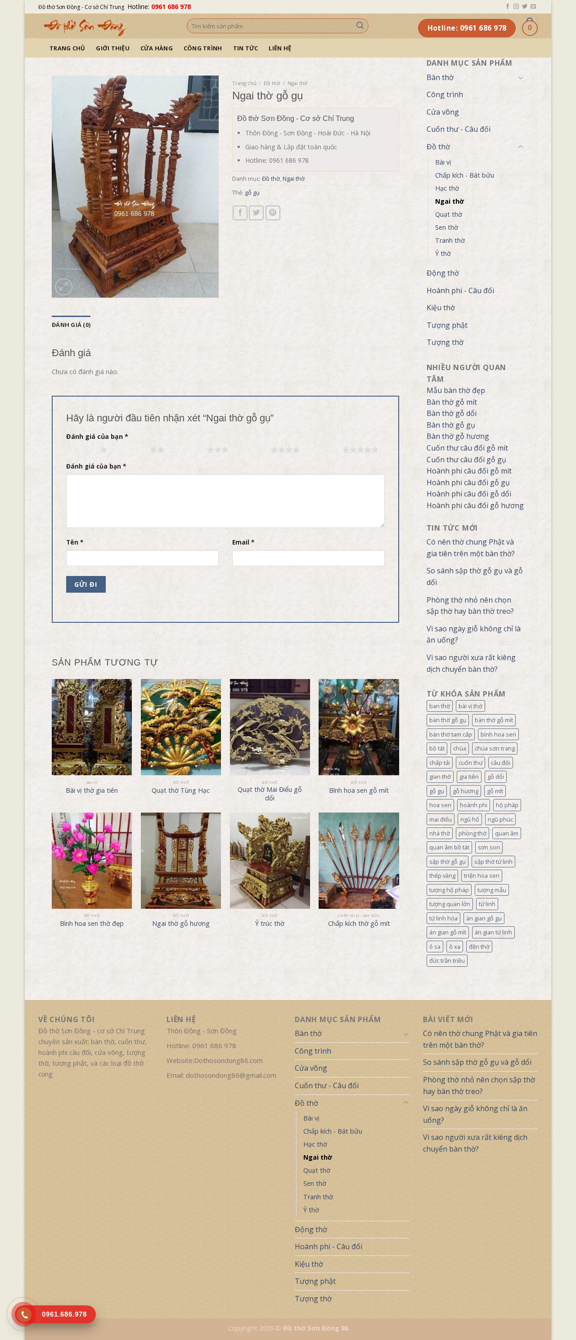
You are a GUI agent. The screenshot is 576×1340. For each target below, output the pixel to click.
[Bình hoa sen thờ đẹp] (92, 861)
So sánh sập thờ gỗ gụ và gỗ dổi (475, 576)
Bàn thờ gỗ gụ (451, 425)
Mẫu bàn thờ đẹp (456, 390)
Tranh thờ (450, 240)
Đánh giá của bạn (97, 436)
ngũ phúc (500, 819)
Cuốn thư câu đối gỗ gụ (466, 460)
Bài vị (443, 162)
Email (243, 542)
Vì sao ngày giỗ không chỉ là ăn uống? (474, 634)
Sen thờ (446, 227)
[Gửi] (360, 26)
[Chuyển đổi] (520, 77)
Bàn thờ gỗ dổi (452, 413)
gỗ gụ (436, 791)
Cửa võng (443, 112)
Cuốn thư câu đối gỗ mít (467, 448)
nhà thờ (439, 833)
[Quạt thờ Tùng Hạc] (181, 727)
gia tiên (469, 777)
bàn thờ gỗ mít (494, 720)
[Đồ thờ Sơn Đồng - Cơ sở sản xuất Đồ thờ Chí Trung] (105, 25)
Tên (74, 542)
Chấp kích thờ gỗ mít (359, 924)
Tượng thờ (445, 342)
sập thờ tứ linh (493, 862)
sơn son (489, 847)
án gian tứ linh (493, 932)
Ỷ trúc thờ (269, 924)
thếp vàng (442, 875)
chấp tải (439, 763)
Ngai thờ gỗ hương (181, 924)
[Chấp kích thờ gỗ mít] (359, 861)
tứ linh (487, 904)
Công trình (203, 48)
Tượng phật (447, 325)
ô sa (435, 946)
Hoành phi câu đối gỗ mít (469, 471)
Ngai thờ (449, 201)
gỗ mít (495, 791)
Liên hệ (280, 48)
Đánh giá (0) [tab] (71, 325)
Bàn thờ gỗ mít (452, 402)
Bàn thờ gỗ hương (458, 436)
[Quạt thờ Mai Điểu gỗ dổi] (270, 727)
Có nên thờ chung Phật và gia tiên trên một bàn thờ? (471, 547)
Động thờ (443, 273)
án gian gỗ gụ (484, 918)
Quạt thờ (448, 214)
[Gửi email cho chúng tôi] (533, 7)
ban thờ (439, 706)
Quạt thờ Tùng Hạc (181, 790)
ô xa (454, 946)
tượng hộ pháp (449, 890)
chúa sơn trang (495, 748)
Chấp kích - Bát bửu (464, 175)
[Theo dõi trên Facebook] (507, 7)
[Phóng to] (63, 287)
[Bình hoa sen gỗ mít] (359, 727)
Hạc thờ (447, 188)
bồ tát (437, 748)
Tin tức (245, 48)
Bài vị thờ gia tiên (92, 790)
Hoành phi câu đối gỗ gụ (468, 482)
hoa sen (440, 805)
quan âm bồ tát (449, 847)
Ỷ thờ (443, 253)
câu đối (500, 763)
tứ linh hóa (443, 918)
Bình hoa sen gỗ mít (359, 790)
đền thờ (479, 946)
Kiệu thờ (441, 308)
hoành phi (473, 805)
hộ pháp (507, 805)
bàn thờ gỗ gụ (447, 720)
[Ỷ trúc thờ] (270, 861)
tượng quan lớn (449, 904)
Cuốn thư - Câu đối (458, 129)
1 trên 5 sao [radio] (81, 449)
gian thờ (440, 777)
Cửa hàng (156, 48)
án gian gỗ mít (447, 932)
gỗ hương (465, 791)
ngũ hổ (469, 819)
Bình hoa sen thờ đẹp (92, 924)
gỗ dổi (495, 777)
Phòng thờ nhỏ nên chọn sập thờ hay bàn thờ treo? (470, 605)
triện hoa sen (482, 875)
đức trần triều (447, 960)
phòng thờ (472, 833)
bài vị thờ (470, 706)
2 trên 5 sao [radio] (131, 449)
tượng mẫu (491, 890)
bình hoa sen (498, 734)
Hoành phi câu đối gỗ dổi (469, 494)
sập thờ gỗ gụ (447, 862)
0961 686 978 (171, 6)
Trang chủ (67, 48)
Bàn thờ (440, 77)
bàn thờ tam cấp (450, 734)
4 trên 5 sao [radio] (252, 449)
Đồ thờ (438, 147)
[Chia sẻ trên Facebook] (240, 212)
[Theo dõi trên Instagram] (516, 7)
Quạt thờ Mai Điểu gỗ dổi (270, 794)
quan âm (506, 833)
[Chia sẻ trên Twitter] (256, 212)
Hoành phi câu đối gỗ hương (475, 505)
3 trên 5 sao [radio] (188, 449)
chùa (459, 748)
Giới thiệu (113, 48)
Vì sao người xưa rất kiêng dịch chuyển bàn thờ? (471, 663)
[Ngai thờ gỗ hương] (181, 861)
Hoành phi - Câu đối (460, 290)
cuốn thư (470, 763)
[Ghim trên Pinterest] (273, 212)
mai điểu (440, 819)
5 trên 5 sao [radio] (323, 449)
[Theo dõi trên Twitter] (524, 7)
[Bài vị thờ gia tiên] (92, 727)
